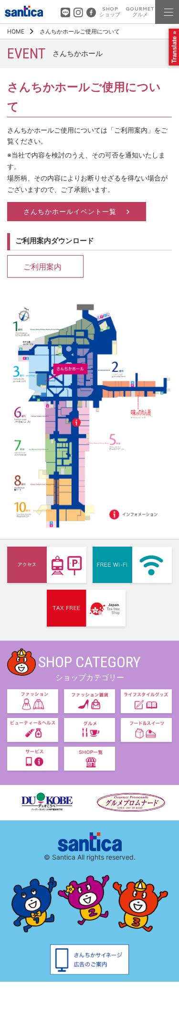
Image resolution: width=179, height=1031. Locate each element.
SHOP (109, 12)
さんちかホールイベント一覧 (71, 211)
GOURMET (140, 12)
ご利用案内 (42, 266)
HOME (15, 31)
